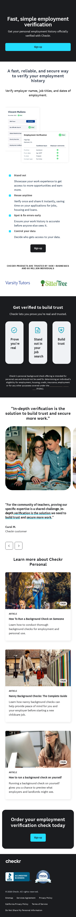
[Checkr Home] (13, 5)
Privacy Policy (45, 898)
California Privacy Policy (16, 904)
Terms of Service (40, 904)
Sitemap (9, 898)
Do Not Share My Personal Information (23, 910)
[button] (9, 546)
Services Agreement (26, 898)
